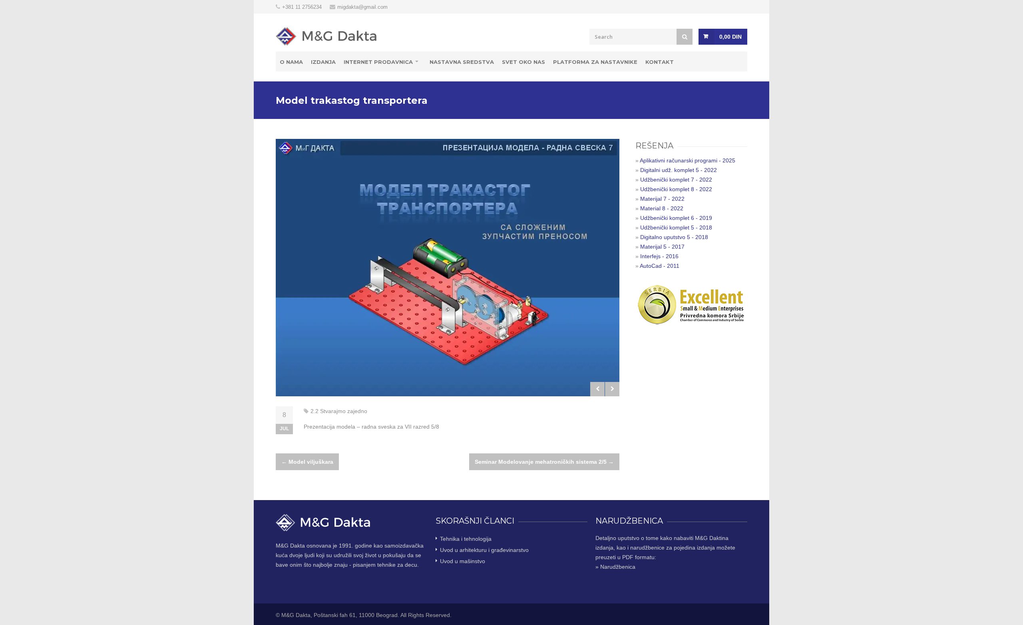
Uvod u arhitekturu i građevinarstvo (484, 550)
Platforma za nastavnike (595, 62)
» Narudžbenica (615, 567)
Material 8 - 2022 (661, 208)
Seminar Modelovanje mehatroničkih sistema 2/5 (544, 462)
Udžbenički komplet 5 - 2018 (676, 227)
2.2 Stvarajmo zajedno (338, 411)
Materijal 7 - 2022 (662, 199)
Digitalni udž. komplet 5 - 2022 (678, 170)
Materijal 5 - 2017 (662, 246)
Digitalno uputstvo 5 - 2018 (674, 237)
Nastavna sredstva (462, 62)
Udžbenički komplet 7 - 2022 (676, 179)
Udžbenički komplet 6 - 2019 (676, 218)
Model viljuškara (307, 462)
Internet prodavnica (378, 62)
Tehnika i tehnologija (466, 539)
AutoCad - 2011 (659, 266)
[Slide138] (447, 267)
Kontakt (659, 62)
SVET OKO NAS (523, 62)
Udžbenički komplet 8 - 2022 (676, 189)
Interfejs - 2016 (659, 256)
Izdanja (323, 62)
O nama (291, 62)
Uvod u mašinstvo (462, 561)
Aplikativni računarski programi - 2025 (687, 160)
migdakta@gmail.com (362, 7)
